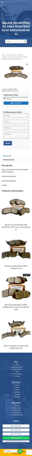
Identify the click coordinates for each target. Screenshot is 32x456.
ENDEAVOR (10, 91)
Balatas (14, 55)
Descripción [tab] (7, 156)
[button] (27, 64)
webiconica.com (16, 453)
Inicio (3, 55)
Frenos (8, 55)
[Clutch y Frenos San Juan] (15, 3)
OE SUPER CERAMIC (12, 89)
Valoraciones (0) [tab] (8, 160)
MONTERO (16, 91)
